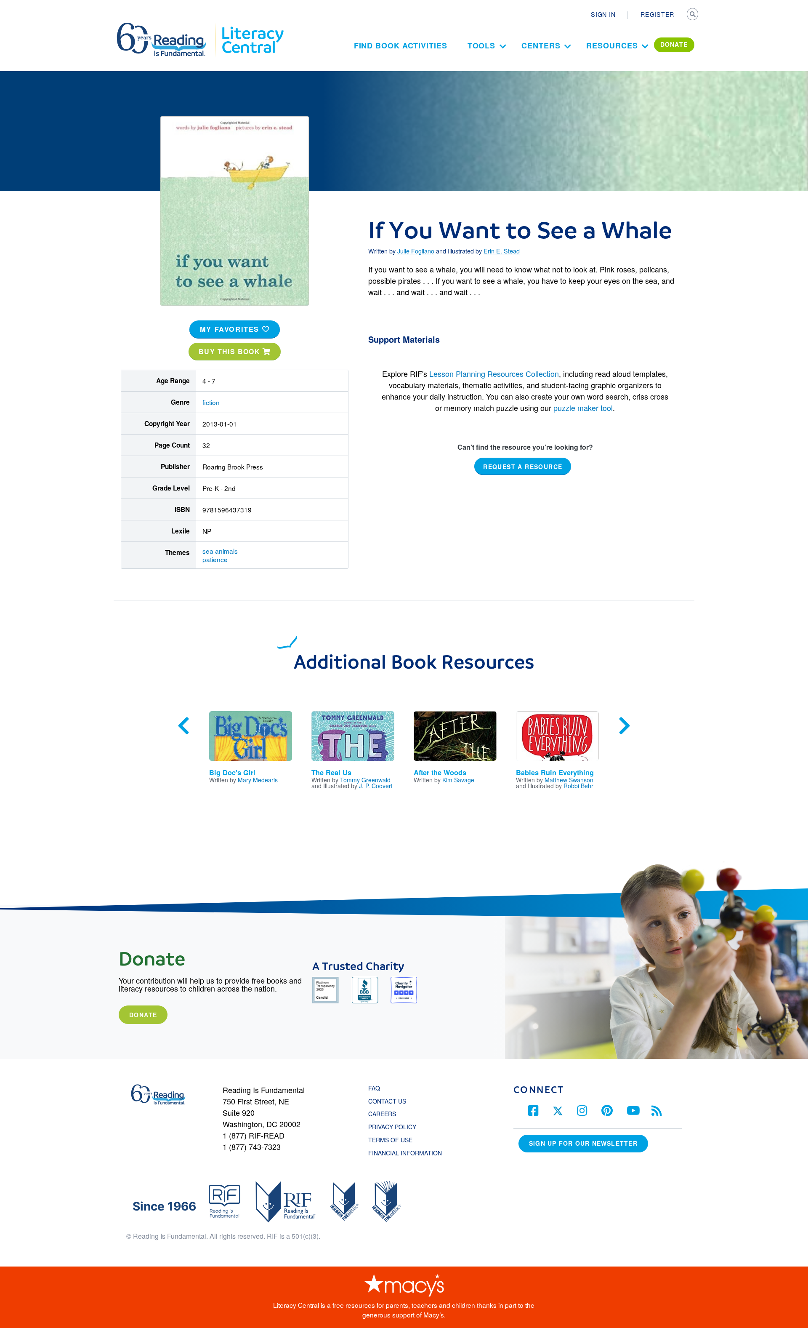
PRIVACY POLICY (392, 1127)
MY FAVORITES (231, 329)
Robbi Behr (578, 785)
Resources (612, 45)
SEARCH (693, 15)
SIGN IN (603, 14)
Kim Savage (458, 780)
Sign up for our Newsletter (583, 1143)
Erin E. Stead (502, 251)
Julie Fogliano (415, 251)
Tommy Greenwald (365, 780)
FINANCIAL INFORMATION (405, 1153)
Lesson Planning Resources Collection (494, 373)
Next (624, 725)
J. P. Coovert (376, 785)
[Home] (167, 26)
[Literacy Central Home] (252, 26)
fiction (211, 402)
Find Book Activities (400, 45)
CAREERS (382, 1113)
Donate (143, 1015)
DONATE (674, 44)
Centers (540, 45)
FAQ (374, 1088)
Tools (482, 45)
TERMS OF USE (394, 1140)
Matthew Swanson (569, 780)
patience (215, 559)
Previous (183, 725)
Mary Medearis (258, 780)
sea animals (220, 550)
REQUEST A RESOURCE (522, 466)
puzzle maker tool (583, 407)
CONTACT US (389, 1101)
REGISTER (657, 14)
